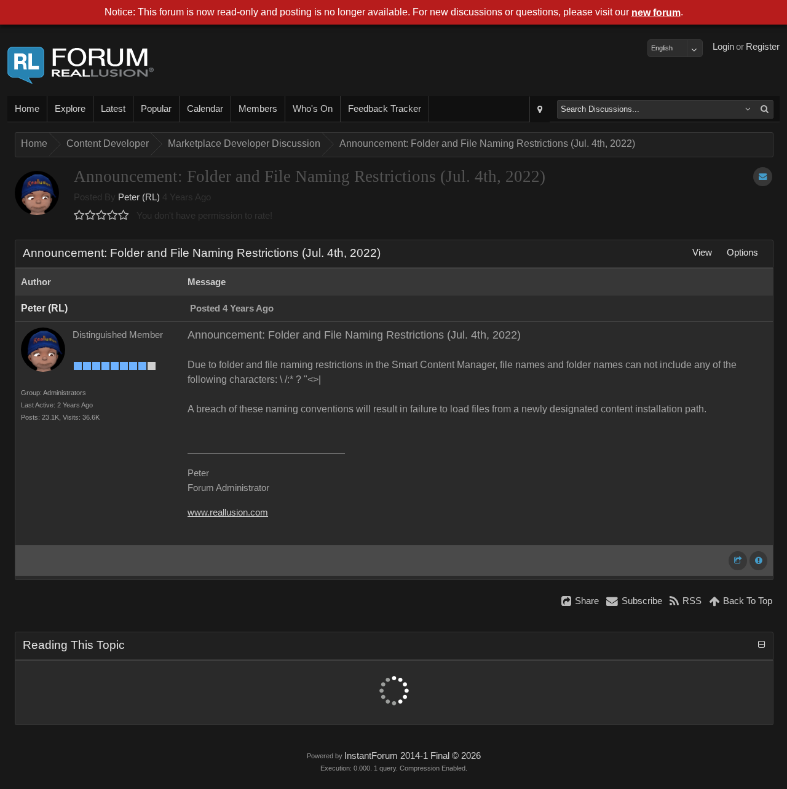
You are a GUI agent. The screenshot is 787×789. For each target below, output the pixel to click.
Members (258, 109)
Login (723, 47)
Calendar (205, 109)
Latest (113, 109)
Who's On (313, 109)
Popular (156, 109)
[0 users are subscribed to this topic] (762, 176)
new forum (656, 12)
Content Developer (107, 143)
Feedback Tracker (384, 109)
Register (763, 47)
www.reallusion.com (228, 512)
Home (27, 109)
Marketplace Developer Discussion (244, 143)
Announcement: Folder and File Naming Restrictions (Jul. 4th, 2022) (487, 143)
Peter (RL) (139, 197)
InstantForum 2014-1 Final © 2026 (412, 756)
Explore (70, 109)
